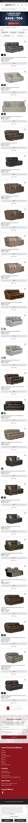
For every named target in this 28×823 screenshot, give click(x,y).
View (14, 63)
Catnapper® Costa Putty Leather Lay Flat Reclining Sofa (11, 442)
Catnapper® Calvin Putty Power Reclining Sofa (10, 275)
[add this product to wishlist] (25, 41)
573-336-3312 (7, 775)
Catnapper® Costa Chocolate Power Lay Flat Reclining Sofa (12, 415)
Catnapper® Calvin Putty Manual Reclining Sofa (10, 249)
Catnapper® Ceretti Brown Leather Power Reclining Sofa (11, 302)
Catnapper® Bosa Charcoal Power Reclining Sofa (10, 169)
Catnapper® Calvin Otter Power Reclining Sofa (9, 222)
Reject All (7, 820)
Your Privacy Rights (14, 816)
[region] (14, 814)
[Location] (18, 5)
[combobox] (20, 36)
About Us (3, 761)
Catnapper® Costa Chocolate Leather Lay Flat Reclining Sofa (12, 386)
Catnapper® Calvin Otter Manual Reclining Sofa (10, 196)
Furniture (8, 27)
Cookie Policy (12, 813)
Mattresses (3, 752)
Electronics (3, 754)
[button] (2, 5)
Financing (3, 757)
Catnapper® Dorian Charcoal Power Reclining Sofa (10, 526)
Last (19, 708)
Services (3, 759)
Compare (15, 65)
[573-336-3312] (22, 5)
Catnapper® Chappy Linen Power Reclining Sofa (10, 360)
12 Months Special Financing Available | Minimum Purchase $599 (14, 1)
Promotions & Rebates (5, 756)
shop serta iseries (14, 23)
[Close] (26, 806)
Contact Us (3, 763)
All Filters (8, 35)
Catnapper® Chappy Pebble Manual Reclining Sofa (10, 331)
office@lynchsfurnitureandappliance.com (12, 777)
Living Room (13, 27)
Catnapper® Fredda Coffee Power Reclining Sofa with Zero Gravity (13, 695)
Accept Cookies (20, 820)
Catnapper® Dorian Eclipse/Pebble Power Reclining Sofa (11, 553)
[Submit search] (24, 9)
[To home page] (10, 5)
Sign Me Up (14, 737)
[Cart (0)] (25, 5)
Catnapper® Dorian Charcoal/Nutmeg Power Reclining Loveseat (13, 471)
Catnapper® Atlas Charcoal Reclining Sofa (9, 143)
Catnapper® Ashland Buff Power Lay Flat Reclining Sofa (11, 116)
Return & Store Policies (6, 764)
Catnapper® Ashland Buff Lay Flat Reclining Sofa (10, 87)
